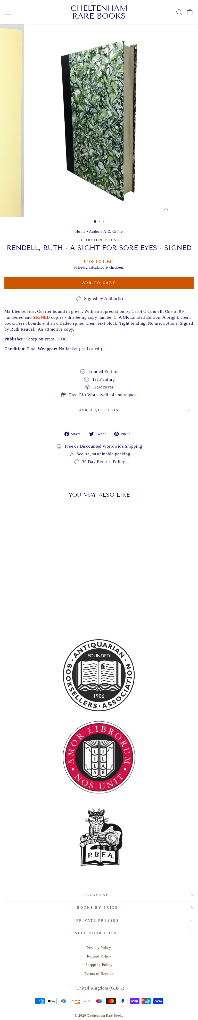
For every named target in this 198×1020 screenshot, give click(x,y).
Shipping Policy (98, 964)
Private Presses (97, 920)
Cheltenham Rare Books (99, 12)
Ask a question (99, 410)
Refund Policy (99, 956)
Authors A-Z (99, 231)
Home (80, 231)
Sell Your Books (97, 933)
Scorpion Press (99, 240)
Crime (117, 231)
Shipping (81, 267)
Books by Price (97, 907)
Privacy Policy (99, 947)
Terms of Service (99, 973)
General (97, 895)
